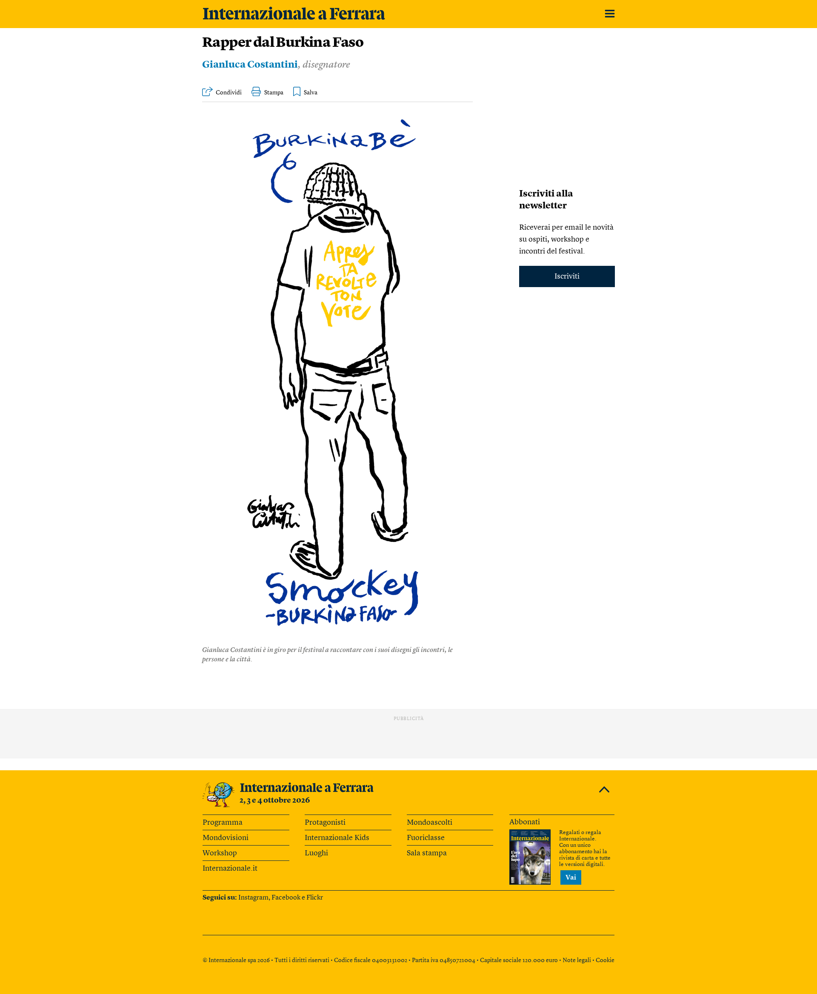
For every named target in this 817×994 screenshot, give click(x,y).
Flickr (314, 897)
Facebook (285, 897)
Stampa (273, 93)
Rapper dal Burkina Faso (282, 43)
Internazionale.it (230, 868)
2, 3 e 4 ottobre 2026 (275, 800)
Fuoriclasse (426, 838)
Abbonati (524, 822)
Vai (571, 877)
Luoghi (316, 853)
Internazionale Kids (337, 838)
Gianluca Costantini (250, 65)
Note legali (577, 960)
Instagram (253, 897)
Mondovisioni (226, 838)
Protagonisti (325, 822)
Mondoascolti (429, 822)
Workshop (220, 853)
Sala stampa (427, 853)
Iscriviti (567, 276)
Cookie (605, 960)
